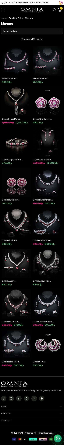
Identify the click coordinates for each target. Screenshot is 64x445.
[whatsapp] (41, 398)
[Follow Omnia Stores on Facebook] (3, 398)
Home (4, 18)
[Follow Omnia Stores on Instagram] (61, 2)
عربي (4, 2)
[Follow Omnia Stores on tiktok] (19, 398)
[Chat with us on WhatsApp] (58, 438)
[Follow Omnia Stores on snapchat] (26, 398)
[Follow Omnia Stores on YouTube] (34, 398)
